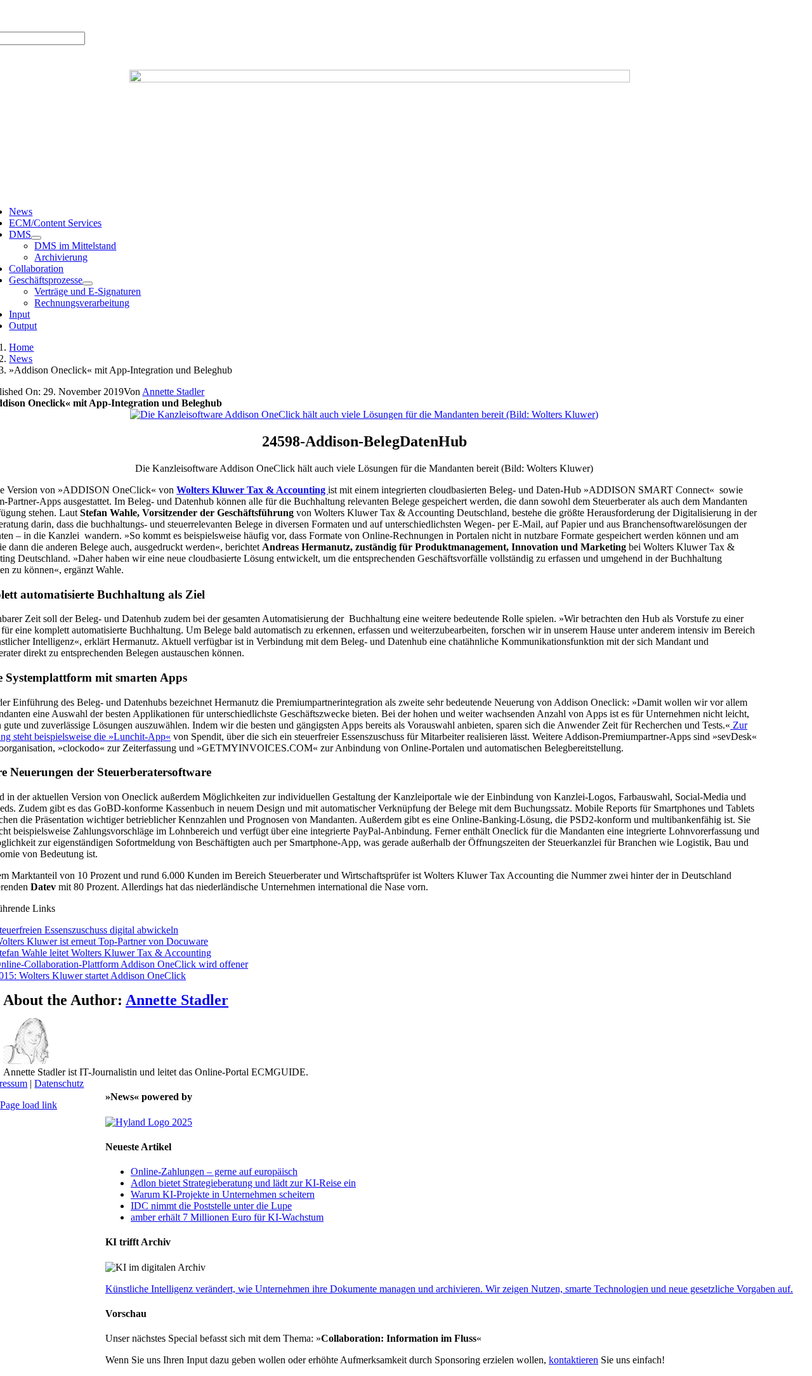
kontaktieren (573, 1359)
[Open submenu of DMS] (36, 238)
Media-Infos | (55, 15)
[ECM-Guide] (379, 79)
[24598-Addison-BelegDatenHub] (364, 414)
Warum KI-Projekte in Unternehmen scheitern (223, 1194)
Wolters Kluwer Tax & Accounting (252, 489)
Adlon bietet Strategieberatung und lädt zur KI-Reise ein (243, 1183)
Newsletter (181, 15)
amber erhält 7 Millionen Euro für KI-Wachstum (227, 1217)
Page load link (28, 1105)
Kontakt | (140, 15)
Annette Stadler (173, 391)
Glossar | (102, 15)
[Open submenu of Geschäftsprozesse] (87, 283)
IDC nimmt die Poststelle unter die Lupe (211, 1205)
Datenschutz (59, 1083)
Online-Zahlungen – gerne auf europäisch (214, 1171)
